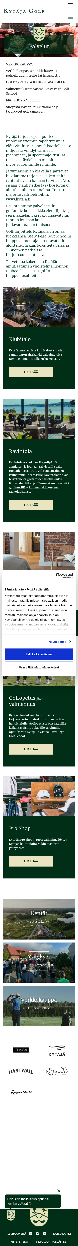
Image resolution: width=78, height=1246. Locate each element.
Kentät (39, 913)
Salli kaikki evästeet (39, 654)
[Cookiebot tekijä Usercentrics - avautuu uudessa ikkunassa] (56, 575)
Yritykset (39, 956)
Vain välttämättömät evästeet (39, 667)
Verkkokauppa (39, 1000)
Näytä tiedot (57, 641)
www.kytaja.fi (18, 199)
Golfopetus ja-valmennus (26, 701)
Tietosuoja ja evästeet (52, 1241)
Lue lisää (31, 372)
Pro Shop (20, 828)
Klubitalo (20, 339)
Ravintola (20, 451)
